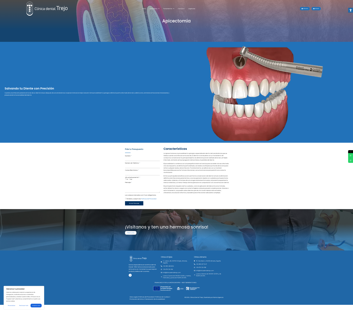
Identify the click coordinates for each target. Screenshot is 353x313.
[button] (350, 10)
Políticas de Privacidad (148, 199)
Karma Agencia (218, 297)
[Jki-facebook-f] (130, 275)
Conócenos (153, 8)
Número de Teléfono (132, 163)
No (131, 179)
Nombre (128, 156)
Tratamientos (167, 8)
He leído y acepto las (141, 199)
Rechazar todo (23, 305)
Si (127, 179)
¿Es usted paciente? (132, 177)
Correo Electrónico (131, 170)
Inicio (144, 8)
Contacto (181, 8)
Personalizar (11, 305)
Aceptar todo (36, 305)
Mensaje (128, 182)
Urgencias (191, 8)
